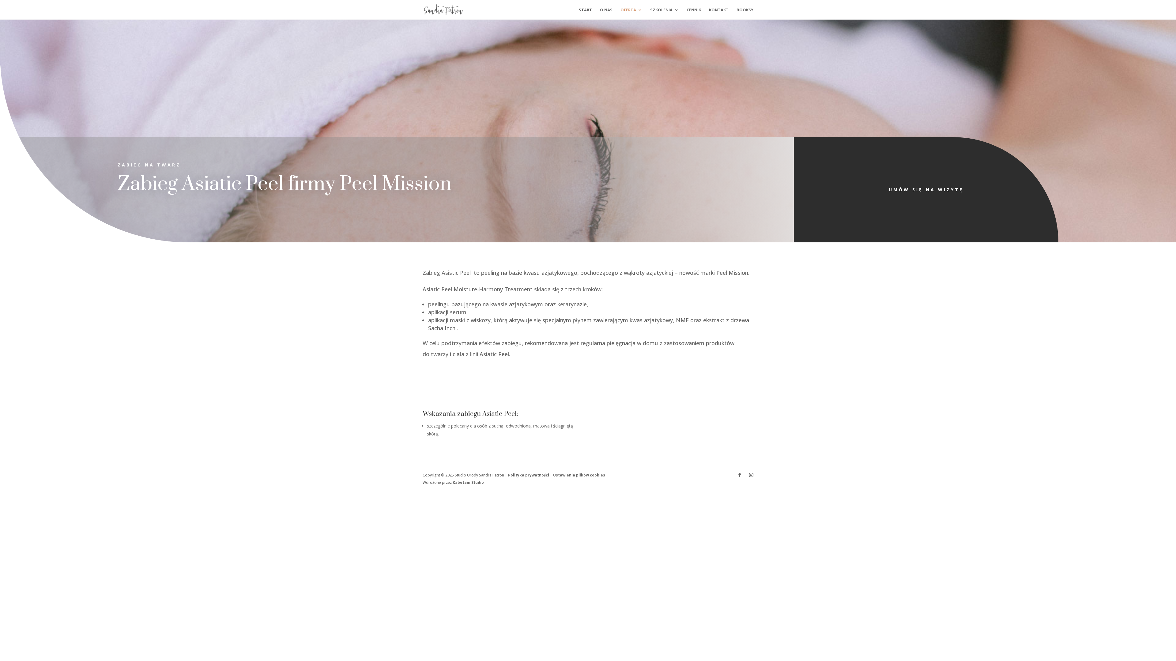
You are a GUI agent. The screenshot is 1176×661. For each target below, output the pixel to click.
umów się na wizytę (926, 189)
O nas (606, 10)
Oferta (628, 10)
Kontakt (719, 10)
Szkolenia (661, 10)
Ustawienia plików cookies (579, 475)
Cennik (694, 10)
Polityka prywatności (528, 475)
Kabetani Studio (468, 482)
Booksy (745, 10)
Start (585, 10)
